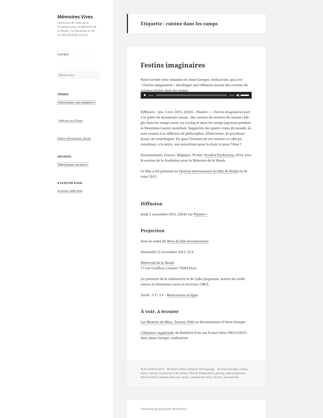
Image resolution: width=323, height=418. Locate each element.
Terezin (217, 377)
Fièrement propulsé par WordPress (163, 409)
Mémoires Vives (75, 16)
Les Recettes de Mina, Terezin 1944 (167, 322)
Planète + (201, 214)
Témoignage (206, 369)
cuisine (153, 373)
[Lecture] (145, 95)
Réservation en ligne (182, 295)
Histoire (192, 369)
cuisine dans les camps (173, 373)
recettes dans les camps (173, 377)
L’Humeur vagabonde (157, 332)
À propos (63, 54)
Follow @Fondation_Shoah (74, 139)
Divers (174, 369)
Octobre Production (219, 155)
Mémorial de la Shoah (157, 262)
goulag (219, 373)
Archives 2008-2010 (69, 191)
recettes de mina (201, 377)
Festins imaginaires (173, 64)
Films (182, 369)
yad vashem (231, 377)
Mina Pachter (149, 377)
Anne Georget (229, 369)
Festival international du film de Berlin (209, 171)
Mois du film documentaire (188, 241)
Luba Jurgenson (235, 373)
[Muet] (238, 95)
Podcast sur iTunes (70, 121)
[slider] (245, 95)
